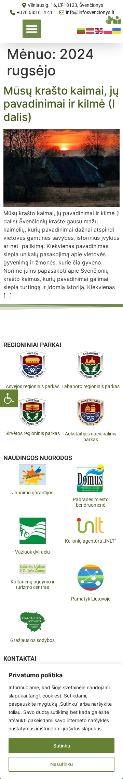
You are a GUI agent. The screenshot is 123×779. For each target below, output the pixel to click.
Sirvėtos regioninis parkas (32, 433)
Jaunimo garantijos (32, 492)
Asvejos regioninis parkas (32, 386)
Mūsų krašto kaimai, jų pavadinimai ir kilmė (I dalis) (61, 104)
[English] (99, 30)
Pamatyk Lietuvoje (90, 599)
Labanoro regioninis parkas (91, 386)
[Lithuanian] (81, 30)
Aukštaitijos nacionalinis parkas (90, 436)
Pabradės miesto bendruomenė (91, 502)
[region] (61, 721)
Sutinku (61, 746)
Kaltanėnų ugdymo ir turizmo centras (33, 584)
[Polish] (108, 30)
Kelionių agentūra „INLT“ (90, 541)
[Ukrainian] (116, 30)
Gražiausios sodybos (32, 640)
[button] (9, 398)
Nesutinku (61, 764)
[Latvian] (90, 30)
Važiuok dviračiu (32, 552)
